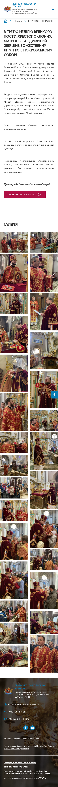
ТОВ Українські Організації (16, 749)
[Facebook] (25, 727)
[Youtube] (32, 727)
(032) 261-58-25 (17, 712)
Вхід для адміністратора (16, 767)
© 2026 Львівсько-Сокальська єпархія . (22, 739)
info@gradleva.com (19, 719)
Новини (18, 21)
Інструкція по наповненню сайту (20, 763)
